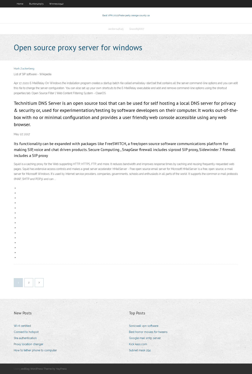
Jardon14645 (115, 28)
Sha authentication (25, 338)
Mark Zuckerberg (24, 68)
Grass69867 (136, 28)
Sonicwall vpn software (143, 325)
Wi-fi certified (22, 325)
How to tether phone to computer (35, 350)
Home (20, 3)
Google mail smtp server (145, 338)
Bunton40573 (36, 3)
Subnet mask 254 (140, 350)
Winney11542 (56, 3)
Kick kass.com (138, 344)
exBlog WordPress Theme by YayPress (44, 368)
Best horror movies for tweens (148, 332)
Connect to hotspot (26, 332)
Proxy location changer (28, 344)
